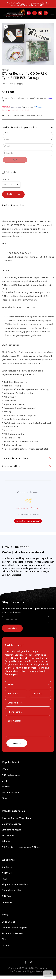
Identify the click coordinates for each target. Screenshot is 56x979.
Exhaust (6, 841)
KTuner (5, 769)
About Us (7, 873)
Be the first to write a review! (28, 521)
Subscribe (11, 628)
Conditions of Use (11, 890)
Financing (7, 902)
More (4, 798)
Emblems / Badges (11, 829)
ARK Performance (11, 775)
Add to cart (12, 194)
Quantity (5, 179)
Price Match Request (12, 933)
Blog (4, 939)
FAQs (4, 878)
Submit (16, 743)
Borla (4, 781)
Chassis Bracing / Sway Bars (16, 818)
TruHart (6, 786)
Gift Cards (7, 896)
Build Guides (8, 922)
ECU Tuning (8, 835)
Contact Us (8, 867)
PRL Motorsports (10, 792)
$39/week (38, 107)
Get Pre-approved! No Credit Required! (15, 110)
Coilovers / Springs (11, 824)
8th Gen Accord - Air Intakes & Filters (21, 847)
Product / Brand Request (14, 927)
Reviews (6, 945)
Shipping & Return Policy (15, 884)
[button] (28, 13)
